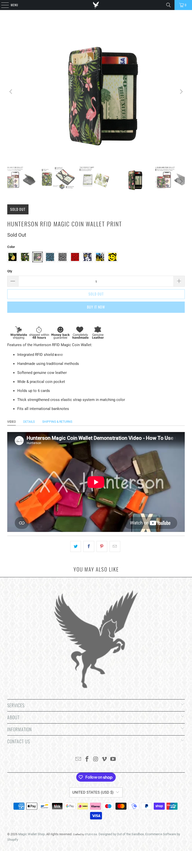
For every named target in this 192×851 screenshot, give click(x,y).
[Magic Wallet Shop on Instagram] (96, 759)
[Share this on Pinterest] (101, 546)
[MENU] (2, 5)
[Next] (181, 92)
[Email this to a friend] (115, 546)
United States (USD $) (93, 792)
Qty (9, 271)
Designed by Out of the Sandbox (121, 834)
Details (29, 421)
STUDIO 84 (91, 834)
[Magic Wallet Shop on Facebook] (87, 759)
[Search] (168, 5)
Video (11, 421)
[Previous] (11, 92)
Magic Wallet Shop (31, 834)
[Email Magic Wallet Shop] (78, 759)
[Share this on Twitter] (75, 546)
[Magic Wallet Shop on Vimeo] (104, 759)
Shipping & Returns (57, 421)
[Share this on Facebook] (88, 546)
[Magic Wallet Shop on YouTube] (113, 759)
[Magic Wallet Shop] (96, 5)
